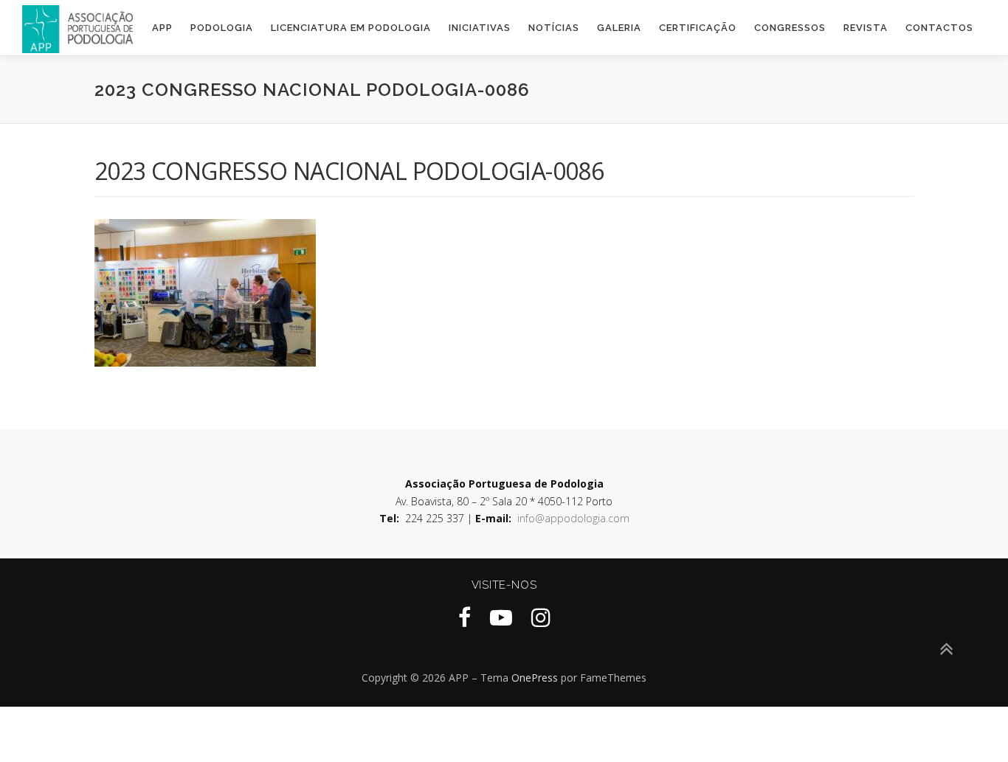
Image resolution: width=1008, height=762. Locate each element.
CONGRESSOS (790, 27)
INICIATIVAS (480, 27)
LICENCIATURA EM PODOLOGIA (351, 27)
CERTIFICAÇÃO (697, 27)
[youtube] (501, 617)
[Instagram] (540, 617)
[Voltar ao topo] (945, 649)
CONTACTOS (939, 27)
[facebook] (464, 617)
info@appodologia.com (573, 518)
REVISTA (865, 27)
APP (162, 27)
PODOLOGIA (221, 27)
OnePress (534, 678)
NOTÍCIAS (553, 27)
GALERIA (619, 27)
